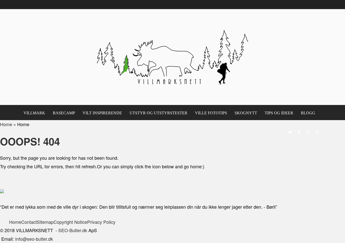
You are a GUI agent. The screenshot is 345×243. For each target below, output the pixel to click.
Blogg (308, 113)
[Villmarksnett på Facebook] (299, 132)
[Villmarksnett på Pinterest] (308, 132)
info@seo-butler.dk (34, 238)
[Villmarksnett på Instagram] (317, 132)
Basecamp (64, 113)
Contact (29, 222)
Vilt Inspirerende (102, 113)
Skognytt (246, 113)
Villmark (34, 113)
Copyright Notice (70, 222)
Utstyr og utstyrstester (158, 113)
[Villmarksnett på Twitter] (290, 132)
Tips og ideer (279, 113)
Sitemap (45, 222)
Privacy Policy (102, 222)
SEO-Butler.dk (72, 230)
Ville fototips (211, 113)
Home (15, 222)
